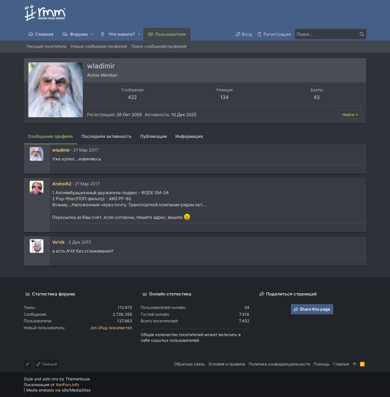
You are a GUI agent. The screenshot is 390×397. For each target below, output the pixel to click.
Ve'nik (58, 242)
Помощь (321, 364)
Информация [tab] (189, 136)
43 (316, 97)
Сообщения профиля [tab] (50, 136)
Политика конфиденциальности (279, 364)
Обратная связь (189, 364)
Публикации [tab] (153, 136)
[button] (93, 34)
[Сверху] (354, 364)
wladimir (61, 150)
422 (132, 97)
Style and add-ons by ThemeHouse (57, 378)
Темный (48, 364)
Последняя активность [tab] (106, 136)
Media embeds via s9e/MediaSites (58, 390)
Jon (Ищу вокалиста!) (111, 327)
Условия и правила (226, 364)
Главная (341, 364)
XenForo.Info (67, 384)
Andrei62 (61, 183)
